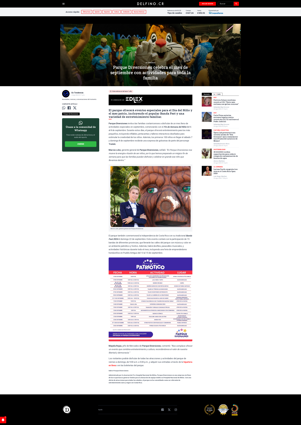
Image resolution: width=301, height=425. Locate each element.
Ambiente (126, 12)
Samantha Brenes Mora (221, 144)
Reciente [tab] (207, 94)
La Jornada (218, 167)
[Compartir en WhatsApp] (63, 107)
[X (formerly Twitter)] (169, 409)
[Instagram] (175, 409)
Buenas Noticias (139, 12)
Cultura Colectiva (221, 130)
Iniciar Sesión (207, 4)
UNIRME (80, 144)
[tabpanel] (220, 138)
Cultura (116, 12)
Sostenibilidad (219, 149)
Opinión (97, 12)
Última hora (86, 12)
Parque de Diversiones (70, 114)
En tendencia (150, 63)
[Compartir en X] (75, 108)
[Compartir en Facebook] (69, 108)
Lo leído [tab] (217, 94)
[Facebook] (162, 409)
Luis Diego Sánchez (220, 176)
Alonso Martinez (219, 161)
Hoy (215, 97)
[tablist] (220, 94)
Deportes (107, 12)
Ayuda (100, 410)
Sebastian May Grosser (221, 107)
